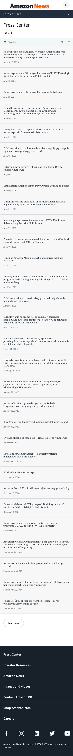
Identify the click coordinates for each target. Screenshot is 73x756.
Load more (13, 622)
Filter (63, 42)
